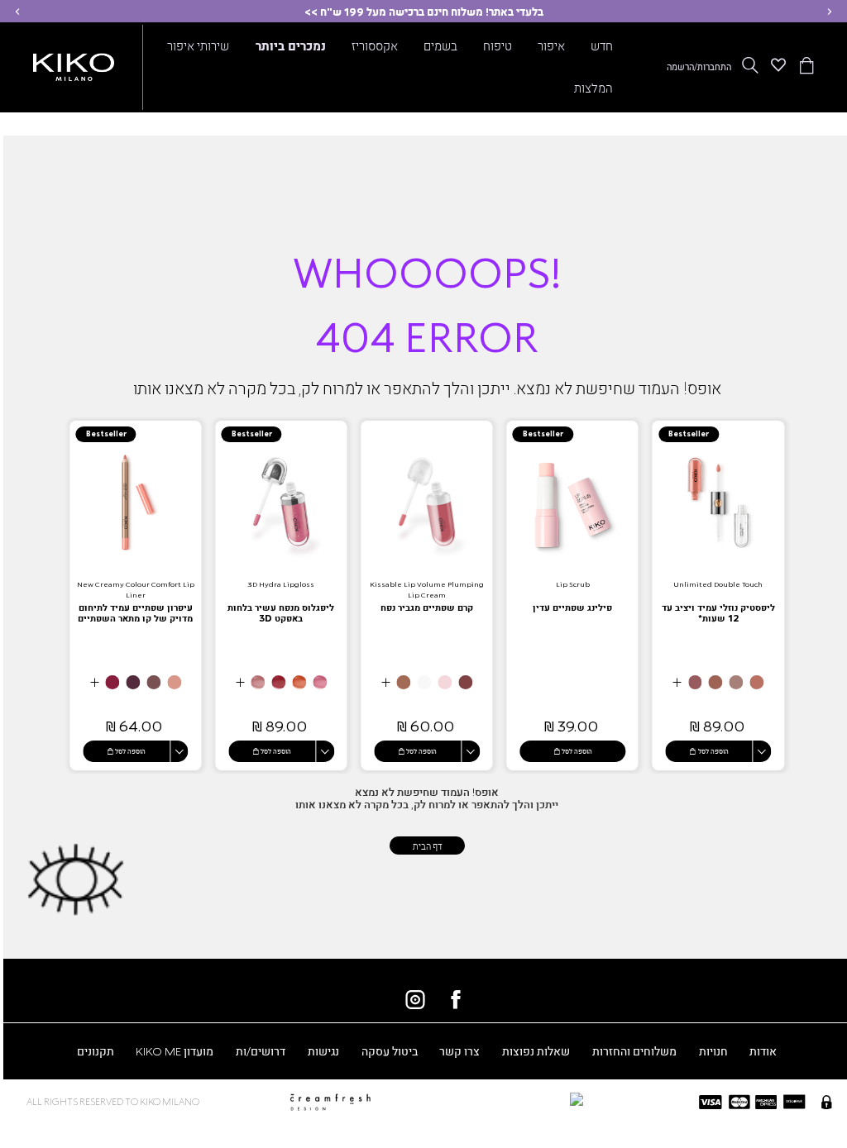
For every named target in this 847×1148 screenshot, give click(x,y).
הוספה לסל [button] (713, 750)
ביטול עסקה (389, 1051)
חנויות (713, 1051)
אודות (763, 1051)
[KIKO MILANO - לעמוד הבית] (73, 64)
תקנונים (95, 1051)
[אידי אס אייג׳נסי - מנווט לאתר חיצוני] (496, 1099)
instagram (415, 999)
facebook (455, 999)
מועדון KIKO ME (174, 1051)
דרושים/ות (260, 1051)
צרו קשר (459, 1051)
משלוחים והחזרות (634, 1051)
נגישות (323, 1051)
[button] (829, 10)
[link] (718, 595)
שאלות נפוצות (536, 1051)
